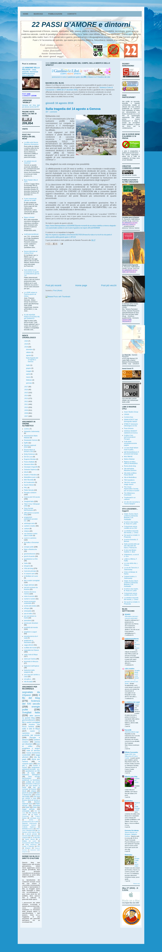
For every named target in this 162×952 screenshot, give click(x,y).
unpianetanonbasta (132, 639)
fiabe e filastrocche (30, 549)
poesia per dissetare (31, 623)
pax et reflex (28, 613)
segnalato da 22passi (31, 650)
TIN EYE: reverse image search (130, 483)
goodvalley (129, 801)
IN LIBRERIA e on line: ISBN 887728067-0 (130, 223)
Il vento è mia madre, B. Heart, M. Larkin (131, 523)
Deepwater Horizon (30, 440)
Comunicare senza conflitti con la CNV (130, 527)
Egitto (26, 443)
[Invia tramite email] (46, 244)
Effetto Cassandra (131, 752)
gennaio (29, 383)
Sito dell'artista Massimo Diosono (130, 469)
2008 (26, 413)
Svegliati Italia (29, 501)
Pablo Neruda (29, 490)
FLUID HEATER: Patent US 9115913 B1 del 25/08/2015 (32, 316)
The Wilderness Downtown (129, 494)
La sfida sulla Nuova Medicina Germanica (31, 143)
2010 (26, 407)
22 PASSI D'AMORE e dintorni (81, 24)
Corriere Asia (128, 417)
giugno (28, 368)
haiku (26, 563)
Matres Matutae (129, 459)
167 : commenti (51, 112)
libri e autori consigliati (31, 580)
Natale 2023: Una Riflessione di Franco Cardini (131, 756)
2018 (26, 347)
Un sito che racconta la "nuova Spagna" (132, 503)
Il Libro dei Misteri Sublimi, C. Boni (130, 551)
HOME (25, 14)
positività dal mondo (31, 627)
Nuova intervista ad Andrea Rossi (30, 252)
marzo (28, 377)
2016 (26, 389)
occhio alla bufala (30, 606)
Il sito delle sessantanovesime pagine (130, 443)
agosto (28, 355)
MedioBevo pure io (30, 477)
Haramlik (128, 730)
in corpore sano (29, 574)
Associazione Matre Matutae (31, 843)
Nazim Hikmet (29, 485)
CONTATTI (71, 14)
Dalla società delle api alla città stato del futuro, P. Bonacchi (131, 546)
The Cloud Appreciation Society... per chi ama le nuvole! (131, 489)
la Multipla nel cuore (31, 576)
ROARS (127, 614)
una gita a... (28, 679)
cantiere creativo (29, 526)
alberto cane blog (131, 776)
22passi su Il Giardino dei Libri (99, 77)
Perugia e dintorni (30, 493)
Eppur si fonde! (29, 217)
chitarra (26, 531)
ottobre (28, 352)
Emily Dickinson (29, 454)
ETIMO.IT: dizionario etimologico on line (131, 425)
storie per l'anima (30, 659)
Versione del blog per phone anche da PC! (31, 106)
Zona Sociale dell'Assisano (28, 509)
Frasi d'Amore (129, 428)
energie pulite (29, 547)
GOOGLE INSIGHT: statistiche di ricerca (131, 432)
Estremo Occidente (132, 830)
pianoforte (27, 620)
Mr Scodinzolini (29, 482)
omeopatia (27, 611)
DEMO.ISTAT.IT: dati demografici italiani (131, 420)
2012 (26, 401)
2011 (26, 404)
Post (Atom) (57, 290)
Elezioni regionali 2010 (31, 803)
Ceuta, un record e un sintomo (137, 644)
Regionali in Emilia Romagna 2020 (137, 806)
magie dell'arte (29, 585)
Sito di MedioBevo (130, 477)
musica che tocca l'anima (31, 725)
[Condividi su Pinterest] (56, 244)
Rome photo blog (130, 466)
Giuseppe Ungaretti (30, 467)
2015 (26, 393)
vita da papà (28, 681)
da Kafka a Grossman (31, 542)
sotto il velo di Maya (31, 654)
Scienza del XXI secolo (32, 497)
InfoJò (26, 472)
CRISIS (126, 414)
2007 (26, 416)
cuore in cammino (30, 538)
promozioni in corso (59, 77)
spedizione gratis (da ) (77, 77)
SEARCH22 (38, 14)
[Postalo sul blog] (49, 244)
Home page (81, 285)
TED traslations (129, 480)
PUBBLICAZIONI (55, 14)
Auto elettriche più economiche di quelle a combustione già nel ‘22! (31, 272)
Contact (137, 704)
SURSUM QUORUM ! (31, 234)
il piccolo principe (30, 571)
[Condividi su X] (51, 244)
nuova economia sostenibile (30, 602)
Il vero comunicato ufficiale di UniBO (30, 199)
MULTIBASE (128, 456)
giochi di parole (29, 556)
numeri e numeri (29, 599)
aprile (28, 374)
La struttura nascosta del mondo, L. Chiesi (131, 532)
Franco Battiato (29, 462)
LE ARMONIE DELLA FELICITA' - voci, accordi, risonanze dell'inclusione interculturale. (30, 72)
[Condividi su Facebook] (54, 244)
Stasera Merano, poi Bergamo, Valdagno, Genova (131, 834)
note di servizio (29, 596)
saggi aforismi (29, 645)
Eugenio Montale (30, 459)
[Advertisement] (81, 265)
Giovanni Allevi (29, 464)
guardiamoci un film (31, 559)
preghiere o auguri (30, 632)
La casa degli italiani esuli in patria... (131, 448)
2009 (26, 410)
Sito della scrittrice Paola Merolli (130, 474)
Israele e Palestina (30, 475)
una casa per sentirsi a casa (31, 797)
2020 (26, 341)
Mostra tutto (136, 883)
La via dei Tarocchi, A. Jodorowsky (131, 568)
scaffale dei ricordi (30, 648)
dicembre (29, 349)
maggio (29, 371)
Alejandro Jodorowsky (31, 431)
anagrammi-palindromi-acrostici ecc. (31, 519)
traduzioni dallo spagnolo (29, 671)
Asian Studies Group (131, 412)
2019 (26, 344)
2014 (26, 395)
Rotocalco (128, 855)
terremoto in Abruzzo (31, 661)
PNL (25, 487)
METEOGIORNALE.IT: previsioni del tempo (131, 453)
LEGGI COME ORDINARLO (127, 320)
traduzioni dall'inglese (31, 666)
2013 (26, 398)
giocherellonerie (29, 554)
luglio (28, 365)
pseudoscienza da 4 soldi (30, 821)
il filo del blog (28, 568)
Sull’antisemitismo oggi (132, 732)
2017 (26, 387)
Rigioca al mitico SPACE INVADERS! (131, 462)
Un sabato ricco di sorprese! (30, 162)
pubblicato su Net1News (28, 641)
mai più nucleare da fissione (31, 788)
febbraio (29, 380)
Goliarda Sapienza (30, 469)
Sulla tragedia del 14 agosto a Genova (73, 108)
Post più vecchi (108, 285)
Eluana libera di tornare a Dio (29, 450)
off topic (26, 608)
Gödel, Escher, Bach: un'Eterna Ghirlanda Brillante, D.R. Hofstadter (131, 516)
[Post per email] (61, 244)
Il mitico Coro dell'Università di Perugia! (129, 437)
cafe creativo (129, 668)
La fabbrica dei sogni (132, 702)
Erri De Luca (28, 457)
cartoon (26, 528)
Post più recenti (53, 285)
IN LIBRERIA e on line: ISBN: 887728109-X (130, 271)
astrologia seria (29, 523)
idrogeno (27, 566)
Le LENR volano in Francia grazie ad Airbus (30, 294)
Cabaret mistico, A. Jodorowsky (130, 577)
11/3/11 (26, 429)
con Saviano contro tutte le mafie (30, 534)
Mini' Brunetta (28, 480)
